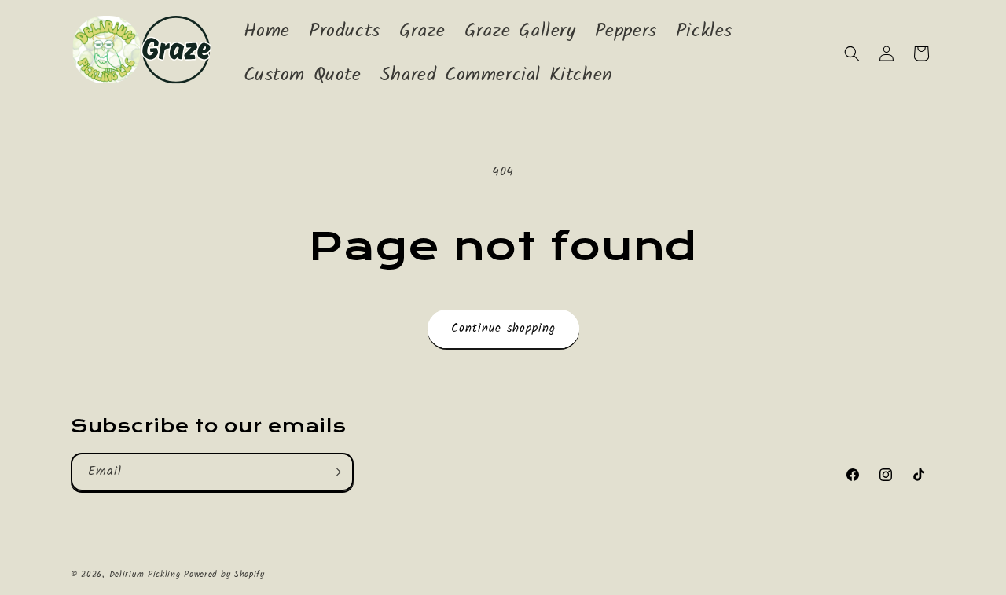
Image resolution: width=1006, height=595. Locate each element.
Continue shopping (503, 328)
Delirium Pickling (147, 574)
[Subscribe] (335, 472)
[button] (852, 53)
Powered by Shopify (224, 574)
